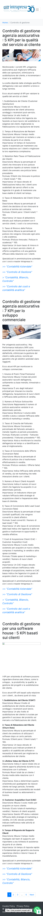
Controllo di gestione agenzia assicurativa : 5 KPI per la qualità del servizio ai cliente (21, 38)
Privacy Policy (23, 906)
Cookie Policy (8, 906)
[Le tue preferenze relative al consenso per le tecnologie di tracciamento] (39, 912)
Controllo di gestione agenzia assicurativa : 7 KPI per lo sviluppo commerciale (21, 310)
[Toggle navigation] (37, 9)
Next (32, 894)
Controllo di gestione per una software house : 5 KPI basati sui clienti (21, 631)
